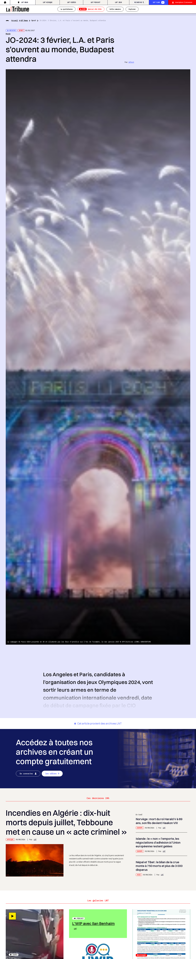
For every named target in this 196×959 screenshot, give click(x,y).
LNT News (24, 2)
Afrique (10, 839)
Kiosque (142, 955)
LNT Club (156, 2)
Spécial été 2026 (91, 9)
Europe (140, 828)
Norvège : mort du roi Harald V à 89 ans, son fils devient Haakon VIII (159, 821)
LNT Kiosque (47, 2)
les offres (51, 773)
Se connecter (26, 773)
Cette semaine (115, 9)
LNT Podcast (95, 2)
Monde (8, 34)
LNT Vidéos (71, 2)
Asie (139, 875)
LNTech (131, 62)
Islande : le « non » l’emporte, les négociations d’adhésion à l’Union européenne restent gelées (158, 842)
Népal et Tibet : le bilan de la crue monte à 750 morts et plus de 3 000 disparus (159, 866)
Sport (33, 20)
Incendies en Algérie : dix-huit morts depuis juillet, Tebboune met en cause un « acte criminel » (66, 822)
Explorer (132, 9)
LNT (35, 839)
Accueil (14, 20)
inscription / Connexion (183, 2)
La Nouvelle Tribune (17, 9)
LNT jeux (118, 2)
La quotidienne (67, 9)
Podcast (80, 918)
